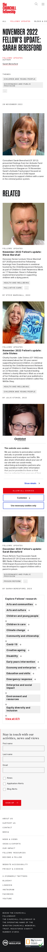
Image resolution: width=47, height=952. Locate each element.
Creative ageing (16, 650)
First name (8, 744)
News (9, 778)
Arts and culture (16, 610)
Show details (30, 483)
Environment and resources (17, 698)
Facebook (8, 894)
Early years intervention (21, 662)
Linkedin (7, 885)
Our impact (9, 848)
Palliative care (13, 288)
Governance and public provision (17, 85)
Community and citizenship (23, 636)
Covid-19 (12, 644)
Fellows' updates (20, 21)
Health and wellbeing (16, 283)
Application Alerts (15, 784)
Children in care (16, 624)
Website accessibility (15, 864)
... (5, 91)
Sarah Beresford (10, 64)
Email (5, 765)
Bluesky (7, 880)
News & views (10, 839)
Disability (12, 656)
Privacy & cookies (13, 869)
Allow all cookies (23, 491)
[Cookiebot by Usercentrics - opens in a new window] (14, 439)
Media (6, 832)
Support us (9, 823)
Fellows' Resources (14, 853)
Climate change (16, 630)
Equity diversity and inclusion (18, 709)
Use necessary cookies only (23, 505)
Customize (22, 498)
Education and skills (18, 673)
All (5, 21)
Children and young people (20, 79)
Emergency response (19, 679)
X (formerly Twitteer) (15, 876)
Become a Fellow (12, 857)
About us (8, 818)
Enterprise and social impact (19, 686)
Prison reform (12, 581)
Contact (7, 827)
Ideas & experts (12, 844)
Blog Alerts (12, 789)
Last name (8, 754)
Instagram (8, 889)
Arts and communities (20, 604)
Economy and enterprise (21, 668)
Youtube (7, 898)
